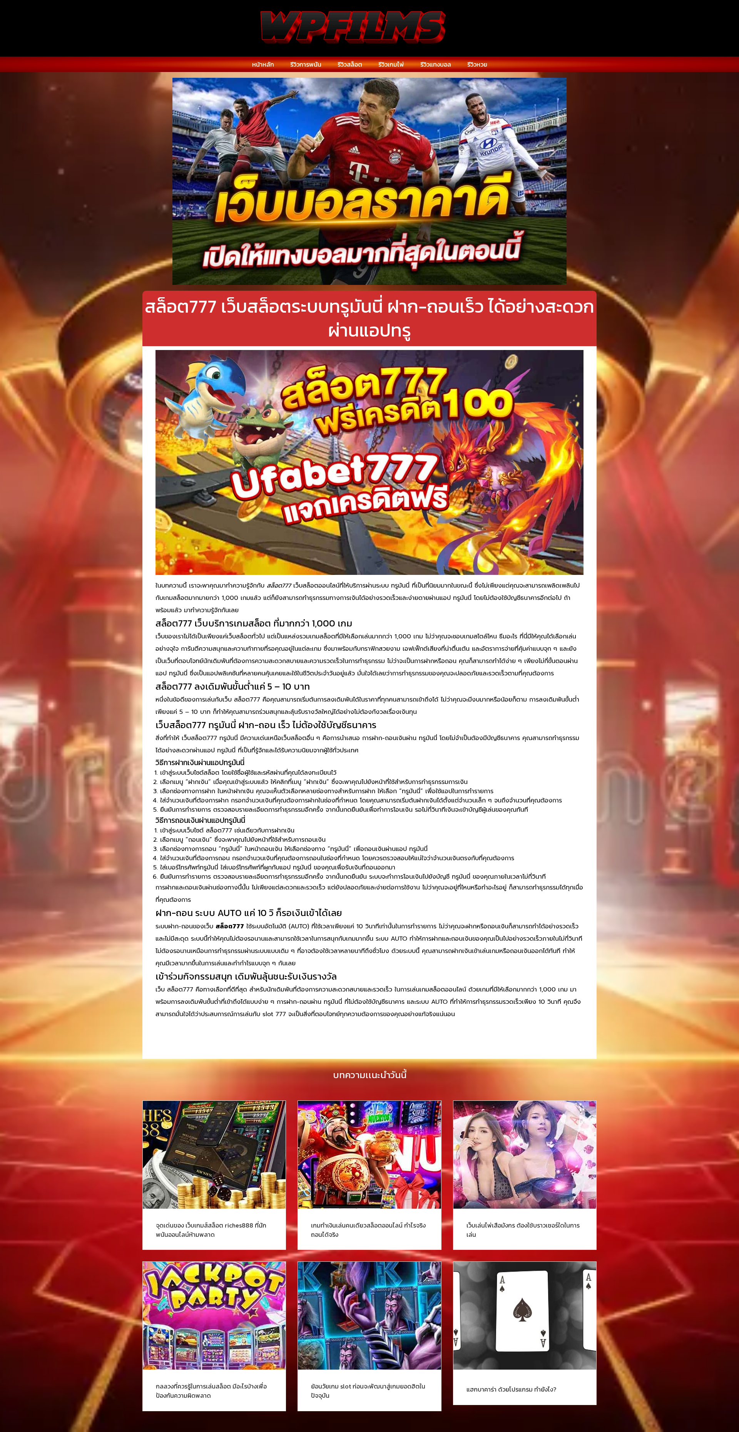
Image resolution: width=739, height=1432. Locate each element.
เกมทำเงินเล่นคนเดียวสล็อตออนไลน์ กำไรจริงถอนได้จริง (368, 1230)
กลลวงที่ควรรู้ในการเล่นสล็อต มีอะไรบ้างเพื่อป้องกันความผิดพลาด (211, 1391)
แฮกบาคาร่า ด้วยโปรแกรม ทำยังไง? (511, 1389)
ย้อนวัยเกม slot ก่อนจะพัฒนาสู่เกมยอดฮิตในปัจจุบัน (368, 1391)
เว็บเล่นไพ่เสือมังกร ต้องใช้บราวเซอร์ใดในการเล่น (523, 1230)
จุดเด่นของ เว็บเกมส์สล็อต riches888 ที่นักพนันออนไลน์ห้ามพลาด (211, 1230)
